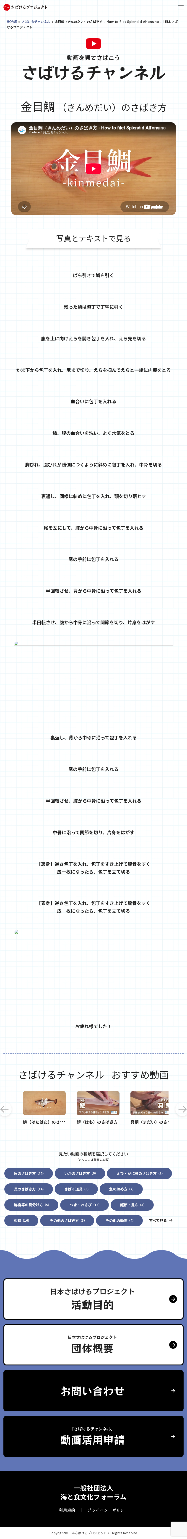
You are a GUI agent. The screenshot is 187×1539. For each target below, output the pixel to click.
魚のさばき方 (29, 1173)
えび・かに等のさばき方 (140, 1173)
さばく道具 (77, 1189)
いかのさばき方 (81, 1173)
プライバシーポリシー (107, 1510)
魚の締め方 (122, 1189)
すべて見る (158, 1220)
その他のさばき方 (68, 1220)
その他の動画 (120, 1220)
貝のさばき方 (29, 1189)
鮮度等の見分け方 (32, 1204)
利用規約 (67, 1510)
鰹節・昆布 (133, 1204)
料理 (22, 1220)
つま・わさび (85, 1204)
